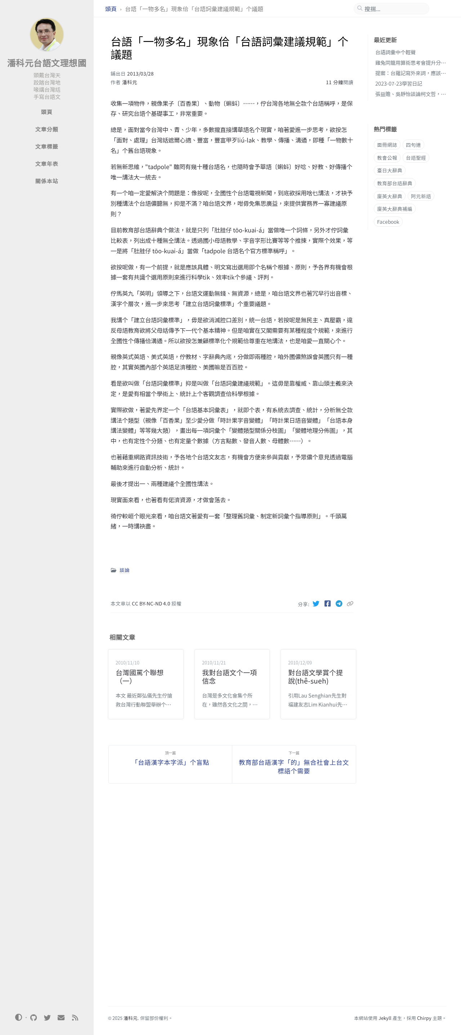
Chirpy (424, 1017)
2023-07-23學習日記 (398, 83)
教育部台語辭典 (394, 183)
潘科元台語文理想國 (47, 62)
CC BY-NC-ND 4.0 (151, 603)
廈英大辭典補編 (394, 208)
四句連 (413, 144)
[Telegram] (340, 603)
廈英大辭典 (389, 195)
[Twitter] (317, 603)
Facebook (388, 221)
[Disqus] (232, 899)
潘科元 (129, 82)
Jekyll (385, 1017)
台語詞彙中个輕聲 (395, 52)
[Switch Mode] (19, 1017)
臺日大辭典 (389, 170)
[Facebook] (328, 603)
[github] (33, 1018)
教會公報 (387, 157)
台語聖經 (416, 157)
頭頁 (111, 8)
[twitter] (47, 1018)
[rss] (75, 1018)
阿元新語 (421, 195)
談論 (125, 569)
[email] (61, 1018)
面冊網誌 (387, 144)
